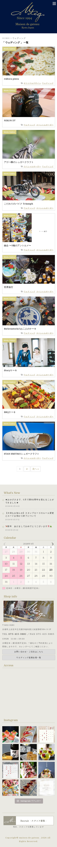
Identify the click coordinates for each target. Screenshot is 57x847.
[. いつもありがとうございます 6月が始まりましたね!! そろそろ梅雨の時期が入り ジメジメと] (46, 752)
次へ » (35, 469)
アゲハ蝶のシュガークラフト (19, 162)
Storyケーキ (10, 370)
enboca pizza (11, 79)
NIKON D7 (10, 120)
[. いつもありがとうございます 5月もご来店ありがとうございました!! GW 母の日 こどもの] (10, 770)
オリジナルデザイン (32, 83)
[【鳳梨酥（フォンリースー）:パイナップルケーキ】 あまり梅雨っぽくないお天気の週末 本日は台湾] (28, 752)
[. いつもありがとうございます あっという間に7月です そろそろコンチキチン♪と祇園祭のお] (28, 734)
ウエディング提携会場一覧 (28, 658)
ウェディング (48, 83)
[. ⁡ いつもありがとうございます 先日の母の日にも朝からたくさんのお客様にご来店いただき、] (28, 770)
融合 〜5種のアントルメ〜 (17, 245)
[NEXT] (52, 544)
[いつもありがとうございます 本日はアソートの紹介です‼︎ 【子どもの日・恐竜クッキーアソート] (10, 788)
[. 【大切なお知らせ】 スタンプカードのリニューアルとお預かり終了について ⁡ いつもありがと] (46, 788)
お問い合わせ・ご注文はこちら (28, 652)
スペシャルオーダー (45, 125)
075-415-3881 (17, 634)
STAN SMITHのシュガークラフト (21, 453)
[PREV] (5, 544)
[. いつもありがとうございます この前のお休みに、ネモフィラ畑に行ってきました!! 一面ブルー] (28, 788)
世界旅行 (8, 287)
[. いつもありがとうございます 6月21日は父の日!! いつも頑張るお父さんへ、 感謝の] (10, 752)
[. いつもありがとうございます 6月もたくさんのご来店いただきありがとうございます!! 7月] (46, 734)
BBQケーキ (10, 412)
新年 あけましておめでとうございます (27, 526)
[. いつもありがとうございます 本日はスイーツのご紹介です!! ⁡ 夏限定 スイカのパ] (10, 734)
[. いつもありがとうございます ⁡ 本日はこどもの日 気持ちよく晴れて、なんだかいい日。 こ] (46, 770)
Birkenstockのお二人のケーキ (20, 328)
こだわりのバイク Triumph (18, 203)
